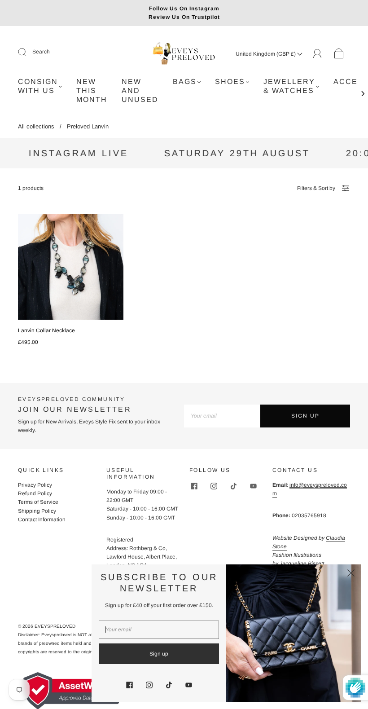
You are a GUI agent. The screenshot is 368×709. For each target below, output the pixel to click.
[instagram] (213, 486)
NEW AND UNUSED (140, 90)
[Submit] (28, 52)
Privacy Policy (35, 485)
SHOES (230, 81)
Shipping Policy (37, 511)
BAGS (185, 81)
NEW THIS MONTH (91, 90)
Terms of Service (38, 502)
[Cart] (339, 53)
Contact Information (42, 519)
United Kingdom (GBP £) (266, 54)
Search (41, 51)
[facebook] (194, 486)
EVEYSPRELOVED (55, 626)
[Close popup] (351, 574)
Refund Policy (35, 493)
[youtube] (253, 486)
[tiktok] (233, 486)
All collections (36, 126)
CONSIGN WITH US (38, 86)
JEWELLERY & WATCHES (289, 86)
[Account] (317, 53)
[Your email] (222, 416)
